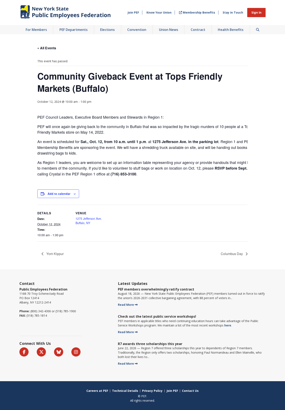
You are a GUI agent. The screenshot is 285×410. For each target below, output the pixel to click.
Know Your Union (159, 12)
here (227, 325)
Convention (136, 29)
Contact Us (190, 391)
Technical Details (125, 391)
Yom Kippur (54, 253)
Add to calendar (59, 194)
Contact (27, 283)
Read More (126, 305)
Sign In (256, 12)
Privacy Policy (152, 391)
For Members (36, 29)
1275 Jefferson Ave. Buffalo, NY (89, 220)
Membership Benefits (198, 12)
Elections (107, 29)
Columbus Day (232, 253)
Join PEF (133, 12)
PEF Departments (73, 29)
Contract (198, 29)
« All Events (46, 48)
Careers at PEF (97, 391)
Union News (168, 29)
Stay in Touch (233, 12)
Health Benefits (230, 29)
